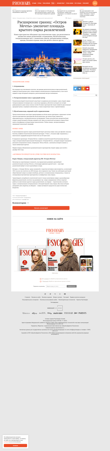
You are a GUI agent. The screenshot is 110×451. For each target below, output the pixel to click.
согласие (46, 278)
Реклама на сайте (36, 297)
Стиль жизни (69, 3)
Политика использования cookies (48, 299)
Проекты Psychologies (82, 299)
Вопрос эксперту (57, 297)
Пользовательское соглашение (30, 299)
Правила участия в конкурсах (77, 297)
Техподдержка (54, 302)
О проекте (27, 297)
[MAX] (45, 294)
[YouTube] (65, 294)
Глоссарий (85, 3)
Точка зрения (46, 3)
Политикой (45, 281)
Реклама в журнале (47, 297)
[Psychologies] (21, 3)
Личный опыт (61, 3)
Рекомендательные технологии (67, 299)
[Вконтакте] (55, 294)
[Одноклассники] (60, 294)
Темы (52, 3)
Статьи (39, 3)
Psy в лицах (78, 3)
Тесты (95, 3)
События (14, 18)
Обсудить (69, 18)
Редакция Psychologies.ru (21, 195)
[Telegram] (50, 294)
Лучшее (34, 3)
